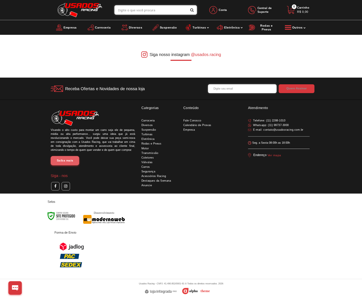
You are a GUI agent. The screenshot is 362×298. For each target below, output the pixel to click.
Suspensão (148, 129)
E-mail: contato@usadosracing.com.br (277, 129)
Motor (145, 148)
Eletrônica (148, 139)
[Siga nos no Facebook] (55, 186)
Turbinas (147, 134)
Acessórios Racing (153, 176)
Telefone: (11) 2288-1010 (269, 120)
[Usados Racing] (80, 10)
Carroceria (148, 120)
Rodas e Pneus (151, 143)
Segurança (148, 171)
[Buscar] (192, 10)
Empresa (189, 129)
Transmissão (149, 153)
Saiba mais (65, 160)
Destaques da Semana (156, 180)
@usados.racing (206, 54)
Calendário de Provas (197, 125)
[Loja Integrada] (161, 292)
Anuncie (146, 185)
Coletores (147, 157)
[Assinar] (296, 88)
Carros (145, 166)
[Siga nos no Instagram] (66, 186)
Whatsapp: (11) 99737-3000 (270, 125)
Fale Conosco (192, 120)
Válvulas (147, 162)
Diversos (147, 125)
